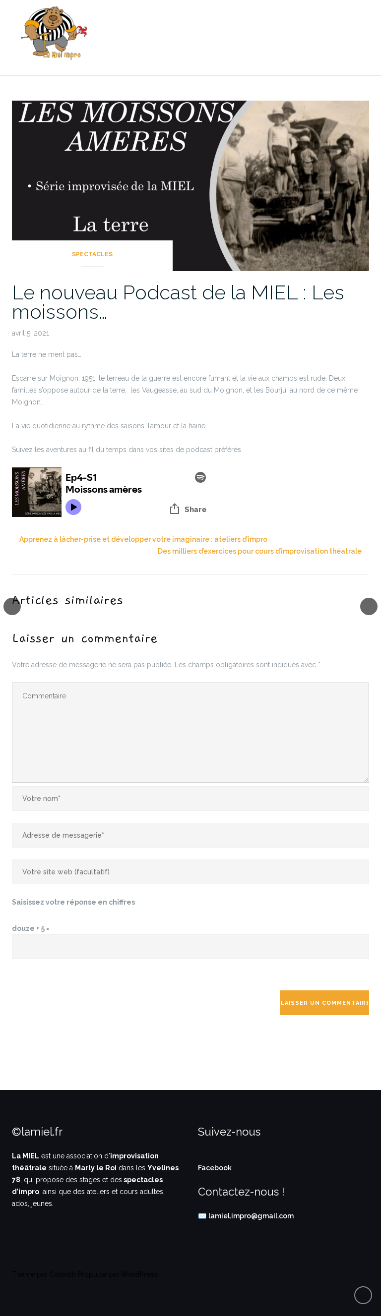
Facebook (215, 1168)
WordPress (139, 1274)
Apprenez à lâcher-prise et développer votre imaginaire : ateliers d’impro (143, 539)
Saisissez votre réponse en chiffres (73, 902)
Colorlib (62, 1274)
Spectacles (92, 254)
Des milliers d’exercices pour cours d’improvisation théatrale (260, 551)
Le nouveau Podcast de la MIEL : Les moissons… (178, 302)
